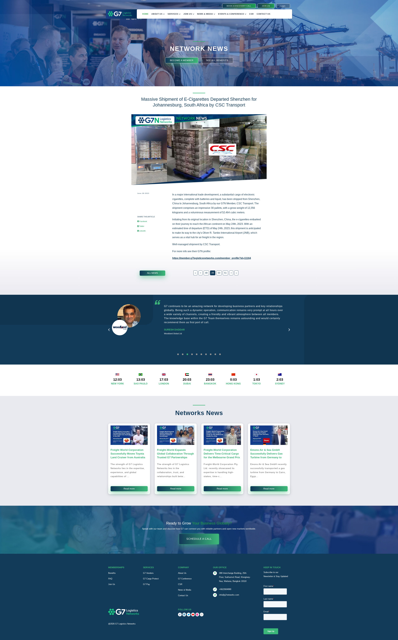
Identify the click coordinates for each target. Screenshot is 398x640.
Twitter (141, 226)
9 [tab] (215, 354)
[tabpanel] (199, 327)
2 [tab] (182, 354)
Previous (109, 325)
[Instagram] (202, 614)
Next (289, 325)
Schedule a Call (199, 539)
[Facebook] (180, 614)
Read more (129, 488)
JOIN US (266, 6)
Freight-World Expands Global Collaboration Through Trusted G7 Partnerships (175, 453)
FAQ (110, 579)
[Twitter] (188, 614)
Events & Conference (231, 14)
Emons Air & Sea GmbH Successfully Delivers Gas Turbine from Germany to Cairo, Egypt (266, 455)
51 (225, 273)
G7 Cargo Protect (151, 579)
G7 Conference (185, 579)
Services (173, 14)
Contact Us (263, 14)
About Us (157, 14)
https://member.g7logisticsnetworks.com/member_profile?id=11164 (211, 258)
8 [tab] (210, 354)
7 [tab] (206, 354)
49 (212, 273)
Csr (251, 14)
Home (145, 14)
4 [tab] (192, 354)
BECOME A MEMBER (181, 60)
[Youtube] (193, 614)
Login (283, 6)
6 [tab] (201, 354)
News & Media (205, 14)
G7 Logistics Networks (125, 624)
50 (219, 273)
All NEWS (152, 273)
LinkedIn (142, 231)
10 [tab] (220, 354)
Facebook (143, 221)
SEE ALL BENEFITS (217, 60)
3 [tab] (187, 354)
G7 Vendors (148, 573)
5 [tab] (196, 354)
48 (206, 273)
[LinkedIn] (184, 614)
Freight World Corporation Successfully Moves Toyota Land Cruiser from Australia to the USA (128, 455)
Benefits (112, 573)
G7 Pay (146, 584)
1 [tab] (178, 354)
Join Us (188, 14)
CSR (180, 584)
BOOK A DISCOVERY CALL (239, 6)
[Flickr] (197, 614)
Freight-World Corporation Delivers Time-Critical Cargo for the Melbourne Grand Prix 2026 (222, 455)
